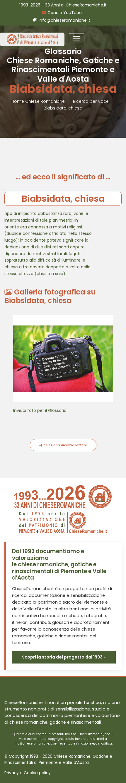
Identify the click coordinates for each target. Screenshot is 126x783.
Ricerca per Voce (91, 101)
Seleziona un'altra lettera (65, 445)
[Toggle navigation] (76, 38)
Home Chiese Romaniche (38, 101)
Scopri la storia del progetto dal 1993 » (64, 657)
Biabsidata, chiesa (63, 108)
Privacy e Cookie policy (27, 773)
